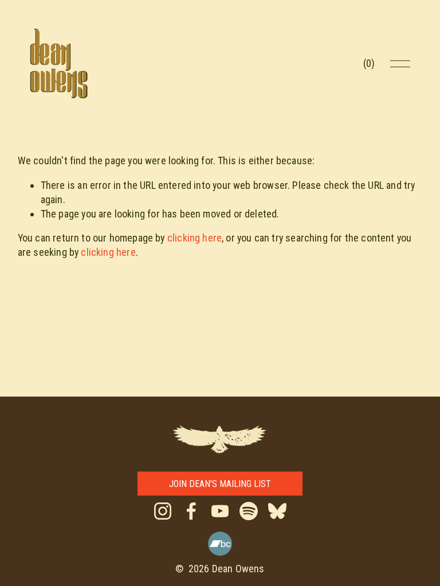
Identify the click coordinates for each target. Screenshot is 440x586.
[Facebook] (191, 511)
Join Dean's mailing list (220, 483)
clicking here (194, 238)
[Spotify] (248, 511)
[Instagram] (163, 511)
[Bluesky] (277, 511)
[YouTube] (220, 511)
